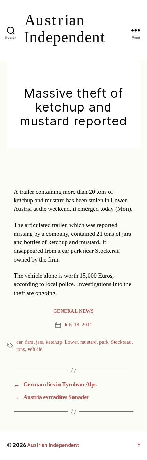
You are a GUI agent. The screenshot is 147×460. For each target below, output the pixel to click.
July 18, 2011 (78, 325)
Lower (71, 342)
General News (73, 311)
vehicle (35, 349)
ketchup (54, 342)
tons (20, 349)
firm (29, 342)
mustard (88, 342)
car (19, 342)
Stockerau (121, 342)
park (103, 342)
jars (39, 342)
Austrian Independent (53, 445)
